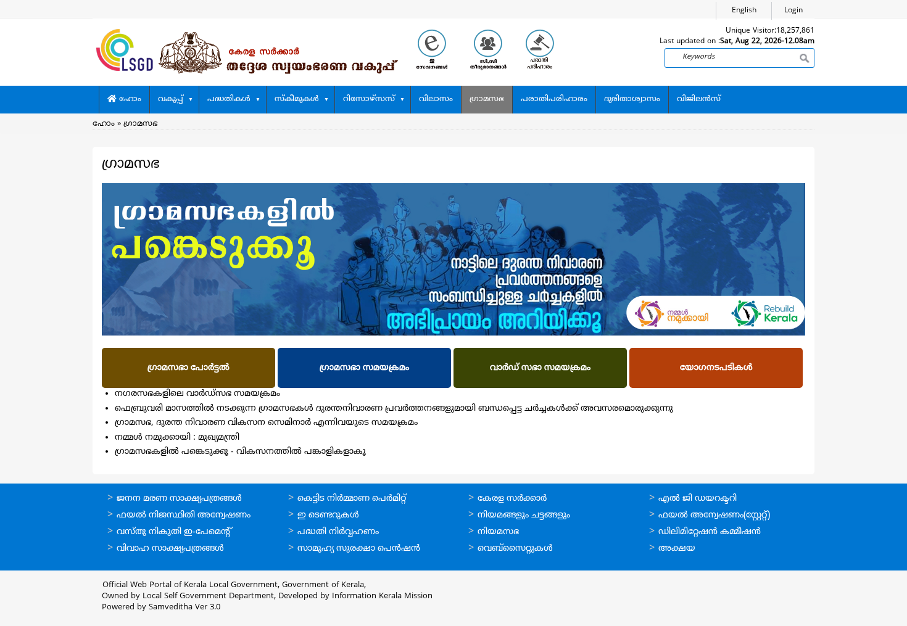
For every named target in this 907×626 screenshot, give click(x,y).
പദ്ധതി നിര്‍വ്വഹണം (338, 532)
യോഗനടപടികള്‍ (716, 368)
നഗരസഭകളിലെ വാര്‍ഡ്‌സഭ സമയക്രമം (197, 394)
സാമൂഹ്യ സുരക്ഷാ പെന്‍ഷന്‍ (358, 548)
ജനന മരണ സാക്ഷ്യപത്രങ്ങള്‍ (179, 498)
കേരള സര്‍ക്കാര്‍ (512, 498)
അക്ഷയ (676, 548)
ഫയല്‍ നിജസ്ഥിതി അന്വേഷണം (184, 515)
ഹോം (129, 99)
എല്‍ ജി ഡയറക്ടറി (697, 498)
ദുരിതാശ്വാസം (632, 99)
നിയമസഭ (498, 532)
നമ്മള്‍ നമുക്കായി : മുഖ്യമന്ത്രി (177, 437)
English (744, 10)
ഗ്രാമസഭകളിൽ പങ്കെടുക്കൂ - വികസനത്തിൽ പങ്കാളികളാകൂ (241, 452)
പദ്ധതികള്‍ (229, 99)
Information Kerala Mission (382, 596)
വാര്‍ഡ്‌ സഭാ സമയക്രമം (540, 368)
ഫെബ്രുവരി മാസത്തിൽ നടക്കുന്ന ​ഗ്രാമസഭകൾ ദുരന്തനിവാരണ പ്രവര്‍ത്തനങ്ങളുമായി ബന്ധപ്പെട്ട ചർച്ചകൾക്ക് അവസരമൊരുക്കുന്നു (394, 408)
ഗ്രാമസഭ (487, 99)
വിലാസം (436, 99)
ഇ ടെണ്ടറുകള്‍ (328, 515)
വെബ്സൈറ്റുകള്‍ (515, 548)
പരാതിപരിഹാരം (554, 99)
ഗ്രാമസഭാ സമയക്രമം (364, 368)
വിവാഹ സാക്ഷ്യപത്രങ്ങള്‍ (170, 548)
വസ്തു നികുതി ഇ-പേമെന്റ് (174, 532)
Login (793, 10)
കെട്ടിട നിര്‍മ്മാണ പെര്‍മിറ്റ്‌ (351, 498)
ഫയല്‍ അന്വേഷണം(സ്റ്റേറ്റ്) (714, 515)
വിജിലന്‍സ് (699, 99)
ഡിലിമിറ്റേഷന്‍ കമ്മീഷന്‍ (709, 532)
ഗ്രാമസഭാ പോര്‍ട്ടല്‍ (188, 368)
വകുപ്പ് (170, 99)
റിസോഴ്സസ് (369, 99)
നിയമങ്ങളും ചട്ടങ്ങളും (524, 515)
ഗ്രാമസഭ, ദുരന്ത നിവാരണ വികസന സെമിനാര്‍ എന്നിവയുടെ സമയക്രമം (266, 423)
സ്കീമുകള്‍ (297, 99)
